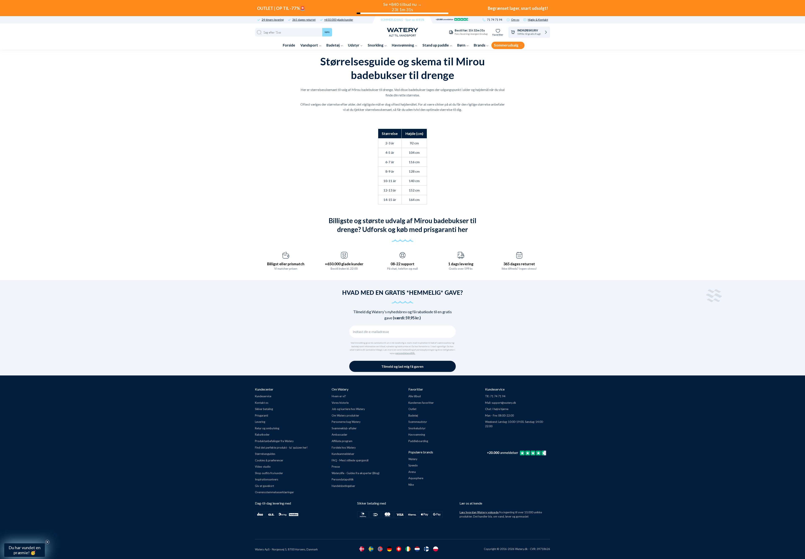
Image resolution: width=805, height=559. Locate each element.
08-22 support (402, 263)
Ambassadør (339, 434)
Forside (289, 45)
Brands (480, 45)
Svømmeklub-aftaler (344, 428)
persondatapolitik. (405, 353)
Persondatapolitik (343, 479)
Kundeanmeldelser (343, 453)
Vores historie (340, 402)
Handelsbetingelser (343, 486)
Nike (411, 484)
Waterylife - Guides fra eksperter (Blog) (355, 473)
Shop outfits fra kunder (269, 473)
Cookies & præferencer (269, 460)
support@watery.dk (504, 402)
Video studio (263, 466)
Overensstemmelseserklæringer (274, 492)
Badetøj (333, 45)
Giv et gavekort (264, 486)
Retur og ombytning (267, 428)
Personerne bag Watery (346, 421)
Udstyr (354, 45)
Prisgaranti (261, 415)
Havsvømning (403, 45)
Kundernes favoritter (421, 402)
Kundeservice (263, 396)
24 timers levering (273, 19)
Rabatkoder (262, 434)
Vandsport (309, 45)
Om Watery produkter (345, 415)
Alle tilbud (414, 396)
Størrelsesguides (265, 453)
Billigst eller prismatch (285, 263)
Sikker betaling (264, 409)
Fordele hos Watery (344, 447)
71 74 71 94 (494, 19)
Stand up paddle (435, 45)
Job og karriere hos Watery (348, 409)
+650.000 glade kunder (338, 19)
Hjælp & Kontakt (538, 19)
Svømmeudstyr (417, 421)
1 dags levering (460, 263)
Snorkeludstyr (417, 428)
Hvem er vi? (339, 396)
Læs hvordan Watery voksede (479, 512)
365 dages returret (304, 19)
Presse (336, 466)
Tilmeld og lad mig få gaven (402, 366)
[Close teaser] (47, 542)
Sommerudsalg (506, 45)
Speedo (413, 465)
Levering (260, 421)
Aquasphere (415, 478)
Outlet (412, 409)
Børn (461, 45)
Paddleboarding (418, 441)
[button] (24, 550)
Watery (412, 459)
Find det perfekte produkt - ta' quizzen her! (281, 447)
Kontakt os (261, 402)
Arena (412, 472)
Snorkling (376, 45)
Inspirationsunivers (266, 479)
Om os (515, 19)
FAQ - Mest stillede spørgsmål (350, 460)
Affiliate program (342, 441)
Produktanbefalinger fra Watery (274, 441)
